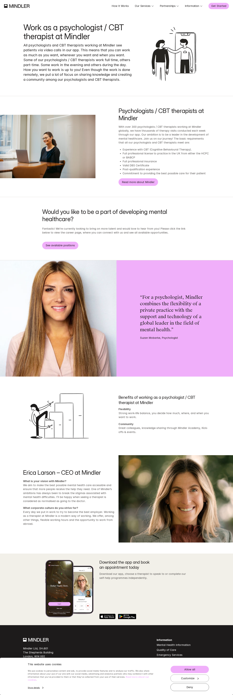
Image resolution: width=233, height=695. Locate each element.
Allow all (189, 669)
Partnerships (168, 6)
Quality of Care (166, 650)
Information (192, 6)
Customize (187, 678)
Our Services (142, 6)
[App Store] (107, 616)
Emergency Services (169, 655)
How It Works (120, 6)
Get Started (218, 6)
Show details (34, 688)
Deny (189, 687)
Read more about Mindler (138, 182)
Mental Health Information (174, 645)
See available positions (60, 245)
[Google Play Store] (127, 616)
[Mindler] (17, 6)
